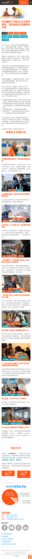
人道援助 (19, 155)
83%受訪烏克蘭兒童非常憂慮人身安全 (16, 427)
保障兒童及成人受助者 (9, 544)
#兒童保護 (16, 36)
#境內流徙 (23, 33)
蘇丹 (10, 218)
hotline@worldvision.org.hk (15, 519)
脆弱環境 (15, 289)
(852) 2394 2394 (11, 515)
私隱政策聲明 (7, 541)
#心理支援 (5, 39)
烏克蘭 (5, 155)
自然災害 (19, 218)
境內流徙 (5, 221)
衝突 (10, 155)
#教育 (4, 36)
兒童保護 (25, 324)
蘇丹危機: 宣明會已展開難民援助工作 (15, 330)
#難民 (16, 33)
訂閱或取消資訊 (7, 534)
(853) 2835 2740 (11, 517)
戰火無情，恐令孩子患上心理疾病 (14, 398)
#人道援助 (24, 36)
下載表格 (24, 474)
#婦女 (9, 36)
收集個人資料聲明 (8, 539)
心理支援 (12, 359)
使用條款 (5, 536)
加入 (8, 473)
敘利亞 (5, 218)
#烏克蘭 (5, 33)
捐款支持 (24, 2)
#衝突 (10, 33)
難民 (14, 155)
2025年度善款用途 (16, 486)
